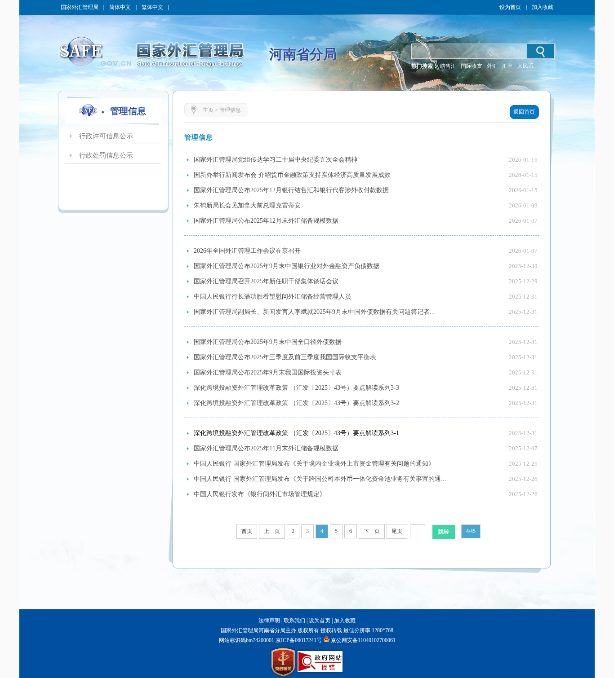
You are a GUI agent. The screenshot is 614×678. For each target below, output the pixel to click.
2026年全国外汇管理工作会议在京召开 (247, 250)
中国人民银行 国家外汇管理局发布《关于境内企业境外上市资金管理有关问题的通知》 (314, 463)
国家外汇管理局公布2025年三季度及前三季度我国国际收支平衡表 (285, 357)
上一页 (272, 531)
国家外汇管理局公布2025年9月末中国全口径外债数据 (268, 342)
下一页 (372, 531)
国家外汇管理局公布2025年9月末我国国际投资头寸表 (268, 372)
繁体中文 (152, 7)
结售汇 (448, 66)
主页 (208, 110)
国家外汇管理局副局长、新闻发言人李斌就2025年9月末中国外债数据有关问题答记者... (314, 311)
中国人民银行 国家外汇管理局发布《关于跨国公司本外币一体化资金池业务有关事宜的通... (320, 478)
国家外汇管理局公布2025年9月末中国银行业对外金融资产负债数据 (286, 266)
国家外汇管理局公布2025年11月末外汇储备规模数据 (266, 448)
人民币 (525, 66)
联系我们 (294, 620)
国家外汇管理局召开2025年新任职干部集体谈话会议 (266, 281)
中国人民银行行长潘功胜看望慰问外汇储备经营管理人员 (272, 296)
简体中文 (120, 7)
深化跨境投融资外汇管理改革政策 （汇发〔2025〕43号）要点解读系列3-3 (296, 387)
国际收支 (471, 66)
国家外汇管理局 (79, 7)
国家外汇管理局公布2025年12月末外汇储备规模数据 (266, 220)
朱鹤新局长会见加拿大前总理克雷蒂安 (247, 205)
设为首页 (510, 7)
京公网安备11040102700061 (363, 640)
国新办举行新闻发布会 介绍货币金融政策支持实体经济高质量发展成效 (292, 175)
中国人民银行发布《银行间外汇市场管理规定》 (260, 494)
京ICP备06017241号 (298, 640)
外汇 (492, 66)
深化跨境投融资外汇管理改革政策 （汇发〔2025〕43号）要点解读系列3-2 (296, 403)
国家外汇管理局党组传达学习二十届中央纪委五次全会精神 (275, 159)
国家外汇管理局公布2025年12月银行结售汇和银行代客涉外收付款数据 (291, 190)
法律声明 (269, 620)
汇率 (507, 66)
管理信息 (230, 110)
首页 (246, 531)
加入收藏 (542, 7)
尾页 (397, 531)
